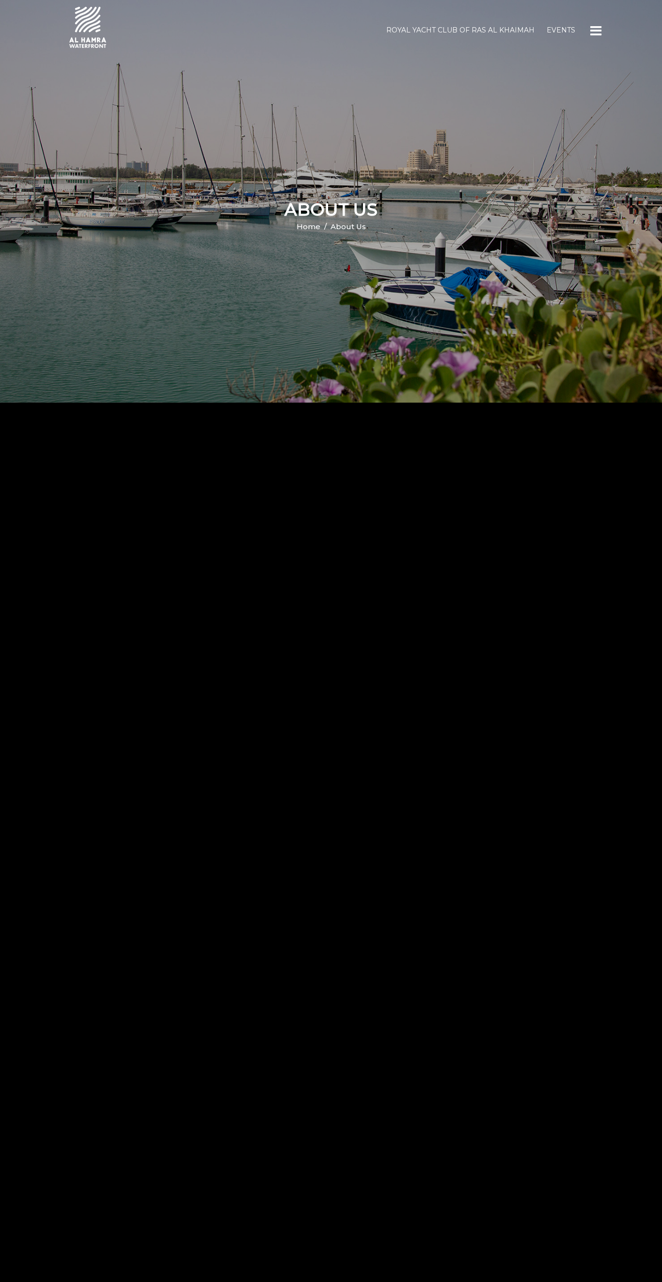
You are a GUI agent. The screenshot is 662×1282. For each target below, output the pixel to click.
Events (561, 30)
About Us (348, 226)
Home (308, 226)
